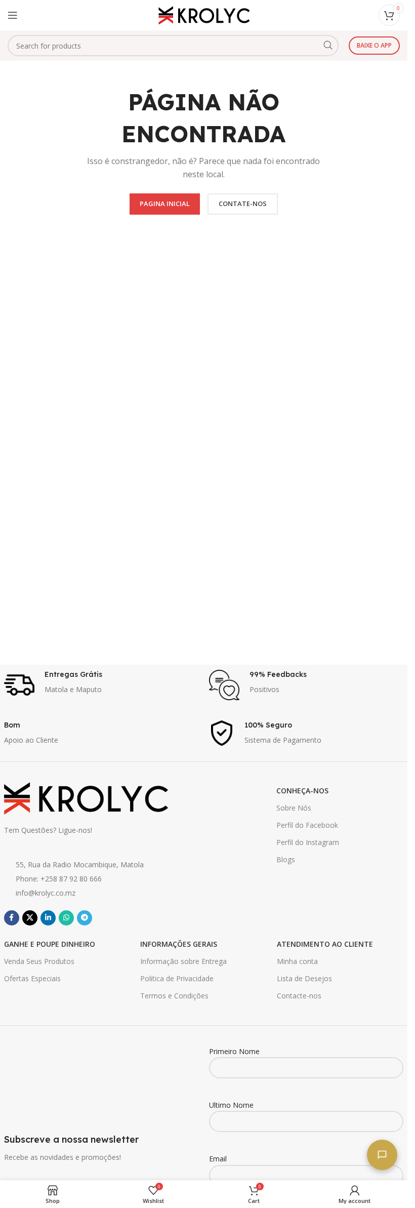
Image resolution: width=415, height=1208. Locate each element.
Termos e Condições (174, 995)
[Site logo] (204, 14)
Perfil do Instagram (307, 842)
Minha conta (297, 961)
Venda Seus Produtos (39, 961)
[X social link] (29, 917)
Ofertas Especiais (32, 978)
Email (218, 1158)
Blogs (285, 859)
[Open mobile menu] (13, 15)
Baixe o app (374, 45)
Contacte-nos (299, 995)
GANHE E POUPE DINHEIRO (49, 944)
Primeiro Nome (234, 1051)
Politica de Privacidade (177, 978)
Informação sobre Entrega (183, 961)
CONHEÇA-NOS (302, 790)
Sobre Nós (293, 808)
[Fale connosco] (382, 1155)
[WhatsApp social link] (66, 917)
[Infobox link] (101, 685)
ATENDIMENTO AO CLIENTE (325, 944)
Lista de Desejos (304, 978)
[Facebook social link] (11, 917)
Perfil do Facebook (307, 825)
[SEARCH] (328, 45)
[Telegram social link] (84, 917)
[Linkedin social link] (48, 917)
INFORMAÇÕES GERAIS (178, 944)
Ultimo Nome (231, 1105)
